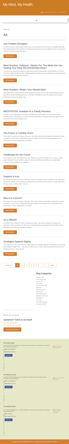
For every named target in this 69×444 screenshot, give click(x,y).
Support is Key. (11, 176)
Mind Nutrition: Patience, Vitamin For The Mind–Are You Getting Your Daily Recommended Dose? (32, 66)
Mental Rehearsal (40, 293)
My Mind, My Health (18, 4)
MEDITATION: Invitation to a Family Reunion (26, 111)
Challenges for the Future (16, 154)
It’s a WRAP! (10, 220)
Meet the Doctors (12, 329)
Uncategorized (39, 304)
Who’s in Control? (12, 198)
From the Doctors (40, 285)
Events (38, 283)
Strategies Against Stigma (17, 241)
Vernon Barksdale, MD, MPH (10, 323)
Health (37, 287)
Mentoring (38, 291)
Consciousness (40, 279)
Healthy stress (39, 289)
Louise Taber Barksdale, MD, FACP (12, 325)
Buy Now (8, 355)
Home (5, 29)
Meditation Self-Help (41, 296)
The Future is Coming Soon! (18, 133)
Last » (52, 265)
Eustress (38, 281)
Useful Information (40, 302)
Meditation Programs (52, 441)
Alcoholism (39, 277)
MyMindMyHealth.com (27, 441)
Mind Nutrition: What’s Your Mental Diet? (24, 89)
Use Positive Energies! (15, 43)
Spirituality (38, 298)
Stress (37, 300)
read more (10, 56)
